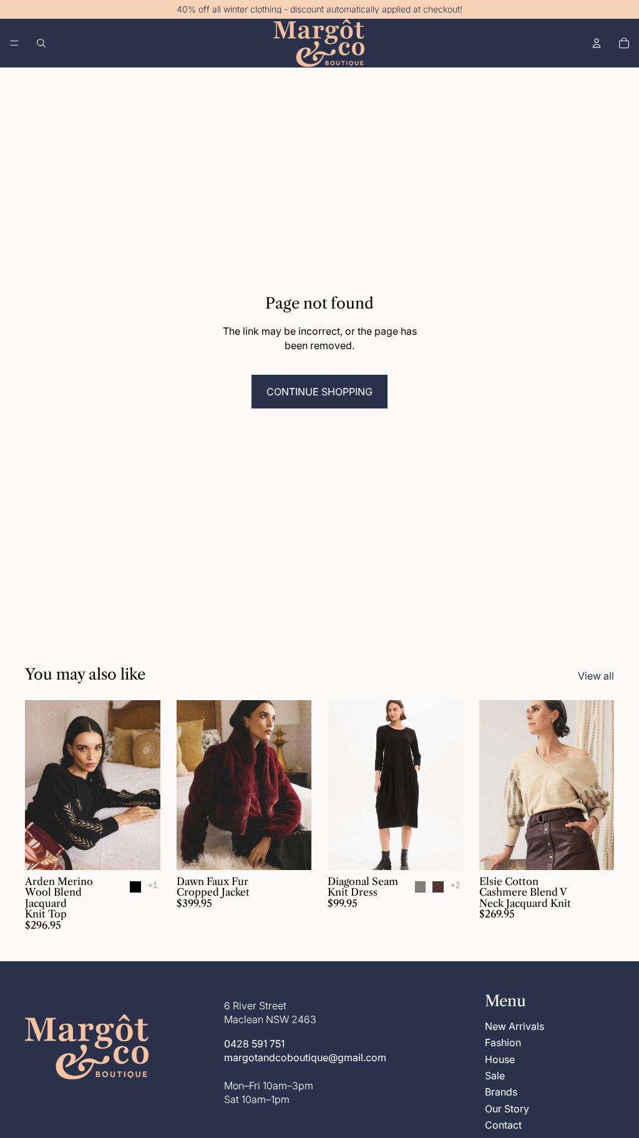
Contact (503, 1125)
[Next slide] (146, 785)
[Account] (596, 43)
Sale (495, 1075)
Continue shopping (319, 391)
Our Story (507, 1108)
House (500, 1058)
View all (596, 676)
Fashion (503, 1042)
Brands (501, 1092)
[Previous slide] (38, 785)
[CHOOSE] (141, 850)
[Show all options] (152, 885)
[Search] (41, 43)
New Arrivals (514, 1025)
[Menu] (14, 43)
